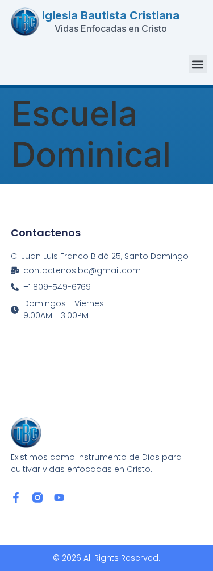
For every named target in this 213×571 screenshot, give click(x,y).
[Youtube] (59, 497)
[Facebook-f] (16, 497)
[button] (198, 64)
